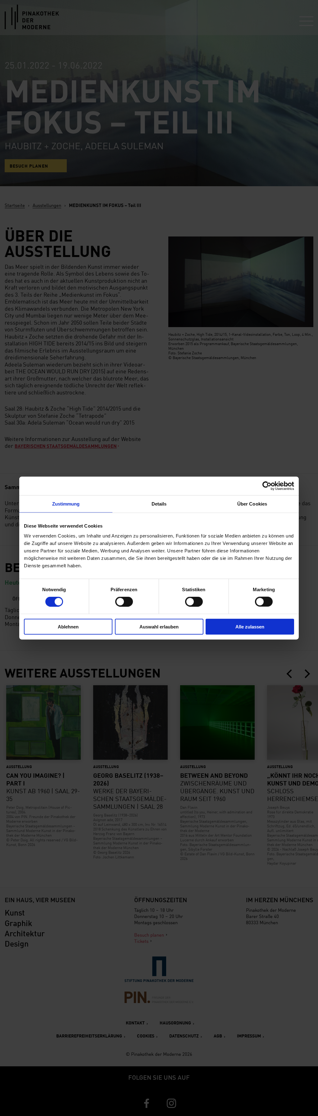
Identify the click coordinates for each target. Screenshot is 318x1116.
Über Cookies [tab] (252, 503)
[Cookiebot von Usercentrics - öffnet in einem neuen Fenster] (267, 486)
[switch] (124, 602)
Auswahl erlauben (159, 626)
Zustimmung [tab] (66, 503)
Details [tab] (159, 503)
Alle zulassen (249, 626)
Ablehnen (68, 626)
